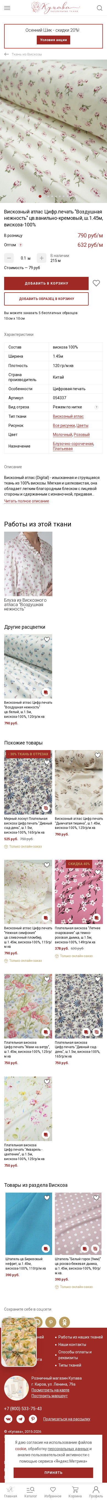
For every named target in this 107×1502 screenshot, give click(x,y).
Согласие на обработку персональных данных (51, 785)
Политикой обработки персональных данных (48, 780)
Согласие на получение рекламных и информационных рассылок (51, 799)
